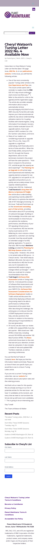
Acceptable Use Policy (14, 519)
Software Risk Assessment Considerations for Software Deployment (20, 291)
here (13, 359)
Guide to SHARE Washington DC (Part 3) (19, 438)
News (29, 338)
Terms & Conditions (13, 500)
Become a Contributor (14, 504)
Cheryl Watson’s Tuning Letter (17, 497)
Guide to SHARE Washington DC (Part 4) (19, 434)
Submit (8, 476)
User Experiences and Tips (18, 85)
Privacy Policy (10, 508)
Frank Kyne (11, 58)
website (22, 376)
